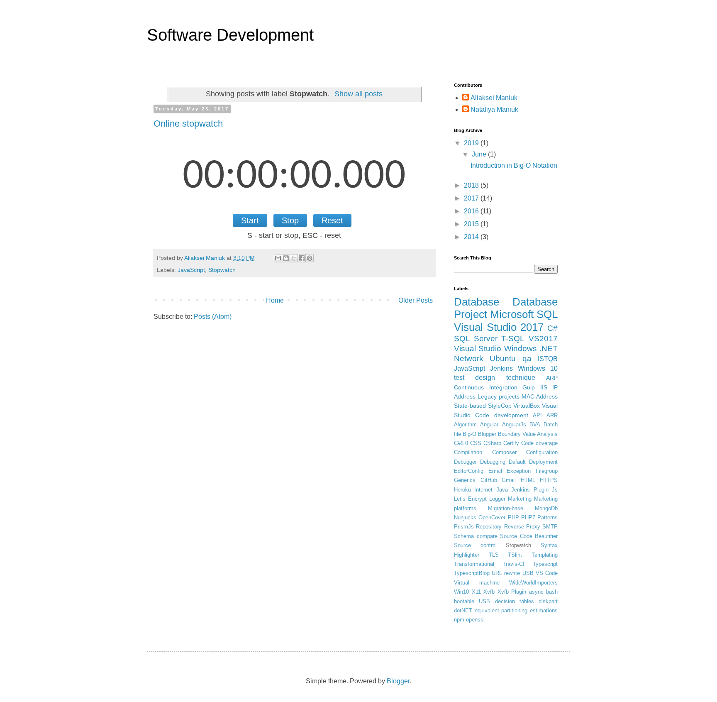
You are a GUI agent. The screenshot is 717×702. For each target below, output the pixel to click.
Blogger (487, 434)
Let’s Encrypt (470, 499)
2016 (472, 211)
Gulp (528, 387)
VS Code (547, 573)
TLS (494, 555)
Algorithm (465, 424)
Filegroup (547, 471)
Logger (497, 499)
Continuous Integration (485, 387)
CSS (475, 443)
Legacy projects (498, 396)
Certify (511, 443)
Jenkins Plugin (529, 490)
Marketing (520, 499)
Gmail (509, 480)
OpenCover (491, 517)
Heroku (462, 490)
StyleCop (500, 405)
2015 (472, 223)
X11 (476, 592)
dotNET (463, 610)
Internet (483, 490)
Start (250, 220)
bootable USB (472, 601)
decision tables (514, 601)
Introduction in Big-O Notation (514, 165)
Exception (519, 471)
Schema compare (476, 536)
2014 (472, 236)
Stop (290, 220)
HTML (528, 480)
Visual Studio (477, 348)
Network (468, 358)
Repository (489, 526)
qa (527, 358)
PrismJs (464, 526)
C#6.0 (461, 443)
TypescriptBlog (472, 573)
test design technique (494, 377)
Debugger (465, 462)
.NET (548, 348)
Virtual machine (477, 583)
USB (528, 573)
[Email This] (278, 258)
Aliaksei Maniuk (494, 97)
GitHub (488, 480)
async (536, 592)
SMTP (550, 526)
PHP (513, 517)
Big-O (469, 434)
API (537, 415)
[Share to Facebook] (302, 258)
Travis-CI (513, 564)
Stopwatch (222, 270)
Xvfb (489, 592)
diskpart (548, 601)
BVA (534, 424)
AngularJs (514, 424)
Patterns (547, 517)
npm (459, 619)
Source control (475, 545)
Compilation (468, 452)
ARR (552, 415)
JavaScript (191, 270)
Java (502, 490)
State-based (470, 405)
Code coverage (539, 443)
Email (495, 471)
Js (555, 490)
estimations (544, 610)
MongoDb (546, 508)
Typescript (545, 564)
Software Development (230, 35)
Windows (520, 348)
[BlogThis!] (286, 258)
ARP (552, 377)
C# (552, 328)
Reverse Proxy (522, 526)
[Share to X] (294, 258)
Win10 (461, 592)
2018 (472, 185)
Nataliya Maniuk (494, 109)
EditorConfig (468, 471)
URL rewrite (506, 573)
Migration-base (505, 508)
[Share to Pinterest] (309, 258)
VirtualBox (526, 405)
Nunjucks (465, 517)
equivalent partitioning (501, 610)
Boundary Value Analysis (528, 434)
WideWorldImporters (533, 583)
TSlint (515, 555)
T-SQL (512, 338)
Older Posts (415, 300)
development (511, 415)
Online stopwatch (188, 123)
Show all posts (358, 94)
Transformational (474, 564)
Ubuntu (503, 358)
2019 (472, 143)
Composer (504, 452)
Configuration (542, 452)
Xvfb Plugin (512, 592)
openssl (475, 619)
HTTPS (549, 480)
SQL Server (476, 338)
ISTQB (548, 358)
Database (476, 302)
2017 (472, 198)
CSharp (492, 443)
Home (275, 300)
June (480, 154)
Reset (332, 220)
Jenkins (501, 368)
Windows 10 (538, 368)
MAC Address (540, 396)
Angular (489, 424)
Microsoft (512, 314)
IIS (543, 387)
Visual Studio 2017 (499, 327)
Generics (465, 480)
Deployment (543, 462)
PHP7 (528, 517)
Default (517, 462)
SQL (547, 314)
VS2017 (543, 338)
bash (552, 592)
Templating (545, 555)
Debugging (492, 462)
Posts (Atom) (213, 316)
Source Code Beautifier (529, 536)
